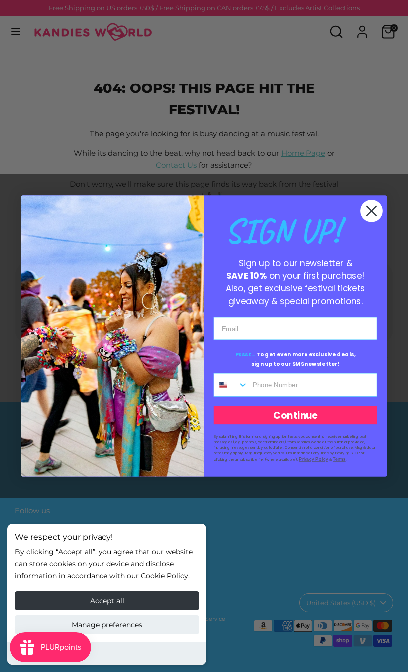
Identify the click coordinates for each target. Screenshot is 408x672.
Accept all (107, 600)
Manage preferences (107, 624)
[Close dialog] (371, 211)
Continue (295, 415)
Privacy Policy (313, 458)
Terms (339, 458)
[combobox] (231, 384)
